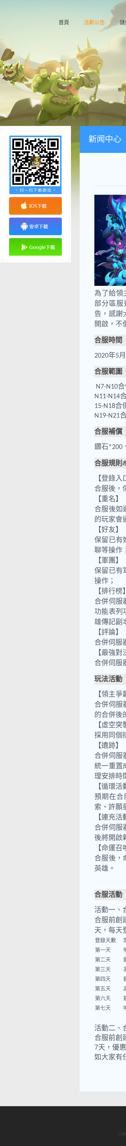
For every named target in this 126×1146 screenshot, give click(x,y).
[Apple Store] (35, 206)
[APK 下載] (35, 226)
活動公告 (94, 22)
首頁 (64, 22)
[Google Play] (35, 247)
